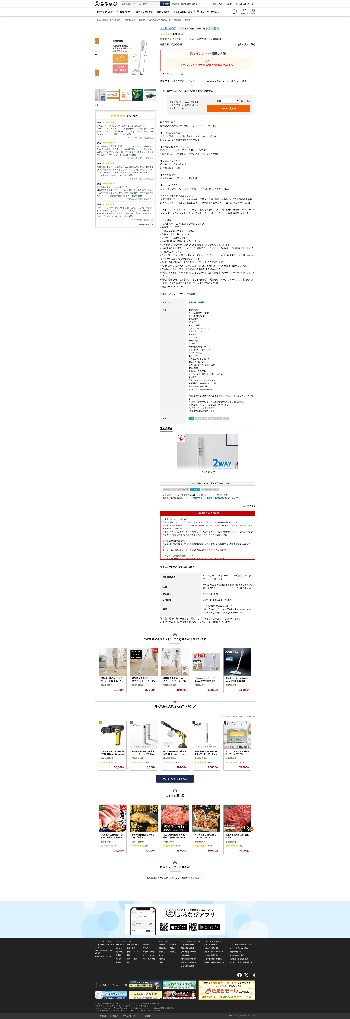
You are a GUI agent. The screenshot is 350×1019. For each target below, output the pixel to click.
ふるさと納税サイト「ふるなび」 (109, 20)
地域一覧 (162, 945)
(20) (147, 846)
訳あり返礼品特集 (187, 948)
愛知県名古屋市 (138, 758)
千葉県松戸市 (231, 685)
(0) (177, 762)
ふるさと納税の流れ (211, 948)
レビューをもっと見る (144, 224)
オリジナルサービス (209, 11)
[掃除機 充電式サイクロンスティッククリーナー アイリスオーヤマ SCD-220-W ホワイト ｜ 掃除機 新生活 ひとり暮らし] (144, 662)
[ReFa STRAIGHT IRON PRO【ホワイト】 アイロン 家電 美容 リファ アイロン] (206, 735)
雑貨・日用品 (132, 959)
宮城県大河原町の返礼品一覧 (159, 20)
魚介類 (118, 959)
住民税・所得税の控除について (215, 962)
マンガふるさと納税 (237, 955)
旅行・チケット (148, 955)
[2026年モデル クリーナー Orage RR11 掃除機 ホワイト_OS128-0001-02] (206, 662)
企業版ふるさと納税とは (239, 959)
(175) (209, 762)
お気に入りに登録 (246, 44)
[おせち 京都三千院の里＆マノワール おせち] (206, 818)
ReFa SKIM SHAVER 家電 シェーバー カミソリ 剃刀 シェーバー (143, 752)
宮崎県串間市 (106, 842)
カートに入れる (228, 108)
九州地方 (173, 952)
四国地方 (173, 948)
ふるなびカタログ (224, 4)
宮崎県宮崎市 (168, 842)
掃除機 (187, 20)
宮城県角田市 (106, 685)
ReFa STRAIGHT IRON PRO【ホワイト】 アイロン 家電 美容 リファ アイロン (206, 752)
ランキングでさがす (106, 11)
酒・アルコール (132, 945)
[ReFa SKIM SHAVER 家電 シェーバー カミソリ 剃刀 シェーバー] (144, 735)
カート (253, 13)
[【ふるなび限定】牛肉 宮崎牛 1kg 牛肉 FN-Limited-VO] (175, 818)
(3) (115, 762)
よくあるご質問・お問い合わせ (185, 4)
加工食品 (146, 945)
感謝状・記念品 (148, 952)
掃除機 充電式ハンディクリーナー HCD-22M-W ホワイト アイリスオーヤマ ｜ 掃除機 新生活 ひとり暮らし (112, 679)
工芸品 (145, 948)
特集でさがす (163, 11)
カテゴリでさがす (144, 11)
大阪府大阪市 (200, 685)
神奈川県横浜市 (107, 758)
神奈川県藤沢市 (138, 842)
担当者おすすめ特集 (188, 952)
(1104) (241, 762)
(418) (147, 762)
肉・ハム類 (120, 945)
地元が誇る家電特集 (188, 959)
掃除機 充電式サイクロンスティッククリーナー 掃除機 (174, 679)
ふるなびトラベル (246, 4)
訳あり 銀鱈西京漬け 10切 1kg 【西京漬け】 (143, 836)
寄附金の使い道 (235, 952)
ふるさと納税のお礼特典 (239, 948)
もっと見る (206, 471)
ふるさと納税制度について (214, 955)
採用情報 (148, 1016)
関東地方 (162, 955)
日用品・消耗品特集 (188, 962)
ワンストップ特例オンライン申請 (193, 28)
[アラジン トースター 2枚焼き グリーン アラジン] (237, 735)
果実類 (118, 955)
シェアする (250, 505)
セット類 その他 (149, 959)
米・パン (119, 948)
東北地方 (142, 20)
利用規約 (115, 1016)
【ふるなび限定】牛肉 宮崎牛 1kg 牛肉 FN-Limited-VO (174, 836)
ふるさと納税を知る (183, 11)
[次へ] (251, 829)
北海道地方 (163, 948)
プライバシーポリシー (131, 1016)
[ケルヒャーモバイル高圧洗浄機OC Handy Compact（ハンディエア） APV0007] (112, 735)
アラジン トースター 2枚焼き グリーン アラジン (237, 752)
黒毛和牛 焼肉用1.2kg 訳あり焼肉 (237, 836)
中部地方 (162, 959)
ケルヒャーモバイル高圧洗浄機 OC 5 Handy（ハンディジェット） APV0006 (174, 752)
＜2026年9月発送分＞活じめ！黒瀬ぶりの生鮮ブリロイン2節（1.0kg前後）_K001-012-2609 (112, 836)
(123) (209, 846)
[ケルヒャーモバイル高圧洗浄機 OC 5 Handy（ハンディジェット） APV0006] (175, 735)
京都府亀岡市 (200, 842)
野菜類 (118, 962)
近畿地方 (162, 962)
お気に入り (244, 13)
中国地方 (173, 945)
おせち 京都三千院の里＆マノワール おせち (205, 836)
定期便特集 (185, 955)
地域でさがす (126, 11)
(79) (240, 846)
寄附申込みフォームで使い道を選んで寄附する (190, 90)
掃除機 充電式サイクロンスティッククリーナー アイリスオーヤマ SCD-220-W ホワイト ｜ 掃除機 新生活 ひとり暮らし (143, 679)
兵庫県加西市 (231, 758)
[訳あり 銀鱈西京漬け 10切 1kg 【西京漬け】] (144, 818)
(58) (178, 846)
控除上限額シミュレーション (214, 952)
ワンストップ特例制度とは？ (240, 945)
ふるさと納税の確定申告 (213, 959)
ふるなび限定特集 (187, 966)
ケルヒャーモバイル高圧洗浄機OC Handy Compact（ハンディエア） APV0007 (112, 752)
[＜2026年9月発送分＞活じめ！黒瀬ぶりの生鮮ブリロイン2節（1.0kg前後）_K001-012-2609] (112, 818)
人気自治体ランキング (103, 957)
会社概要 (103, 1016)
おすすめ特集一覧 (187, 945)
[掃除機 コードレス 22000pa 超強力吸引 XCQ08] (237, 662)
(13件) (181, 34)
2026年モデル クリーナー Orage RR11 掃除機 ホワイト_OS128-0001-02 (206, 679)
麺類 (128, 955)
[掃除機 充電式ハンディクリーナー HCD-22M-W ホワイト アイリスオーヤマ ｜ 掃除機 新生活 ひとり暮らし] (112, 662)
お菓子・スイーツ (133, 952)
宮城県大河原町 (168, 28)
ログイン (235, 13)
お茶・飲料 (131, 948)
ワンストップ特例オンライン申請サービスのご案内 (204, 498)
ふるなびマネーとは (170, 74)
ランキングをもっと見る (175, 778)
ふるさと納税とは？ (211, 945)
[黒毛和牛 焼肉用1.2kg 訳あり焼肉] (237, 818)
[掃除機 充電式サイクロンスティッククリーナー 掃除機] (175, 662)
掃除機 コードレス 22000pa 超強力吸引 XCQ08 (237, 679)
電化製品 (177, 20)
